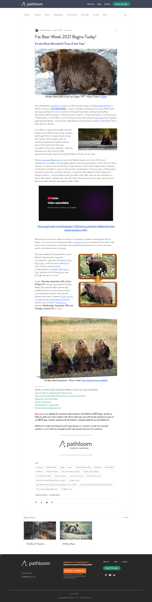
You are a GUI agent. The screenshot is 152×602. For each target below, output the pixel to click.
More (105, 15)
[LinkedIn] (114, 575)
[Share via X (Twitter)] (41, 502)
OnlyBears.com (67, 489)
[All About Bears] (76, 530)
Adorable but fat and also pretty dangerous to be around (56, 485)
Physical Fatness (60, 476)
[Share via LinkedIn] (47, 502)
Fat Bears (39, 472)
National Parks (51, 467)
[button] (125, 15)
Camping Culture (41, 495)
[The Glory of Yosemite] (40, 530)
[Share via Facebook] (36, 502)
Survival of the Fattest (43, 476)
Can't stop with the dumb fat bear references (96, 485)
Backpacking (58, 15)
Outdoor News (54, 495)
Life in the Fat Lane (93, 476)
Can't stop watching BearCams (47, 489)
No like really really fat (91, 472)
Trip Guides (85, 15)
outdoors (39, 467)
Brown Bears (109, 467)
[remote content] (76, 203)
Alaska (62, 467)
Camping (37, 15)
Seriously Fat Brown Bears (71, 472)
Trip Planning (71, 15)
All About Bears (69, 543)
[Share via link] (52, 502)
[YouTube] (110, 575)
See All (125, 517)
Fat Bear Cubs (74, 480)
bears (70, 467)
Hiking (47, 15)
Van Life (96, 15)
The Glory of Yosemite (35, 543)
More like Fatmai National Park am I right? (50, 480)
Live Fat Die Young (76, 476)
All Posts (27, 15)
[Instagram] (106, 575)
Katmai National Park (83, 467)
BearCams (97, 467)
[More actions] (116, 30)
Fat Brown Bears (52, 472)
